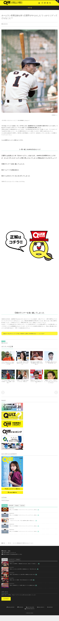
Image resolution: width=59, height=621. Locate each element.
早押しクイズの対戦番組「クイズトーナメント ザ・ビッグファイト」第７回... (23, 509)
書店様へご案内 (6, 551)
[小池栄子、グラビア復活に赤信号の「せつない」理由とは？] (22, 379)
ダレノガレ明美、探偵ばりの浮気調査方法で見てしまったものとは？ (22, 363)
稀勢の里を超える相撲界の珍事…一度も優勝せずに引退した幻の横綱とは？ (37, 363)
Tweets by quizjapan (5, 500)
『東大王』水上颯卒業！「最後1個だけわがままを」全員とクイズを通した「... (23, 563)
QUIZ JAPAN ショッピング (9, 552)
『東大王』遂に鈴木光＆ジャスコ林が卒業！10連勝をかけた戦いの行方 (22, 574)
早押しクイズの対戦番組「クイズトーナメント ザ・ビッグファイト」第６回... (23, 515)
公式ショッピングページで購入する (13, 488)
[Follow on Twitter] (45, 3)
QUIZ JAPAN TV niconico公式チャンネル (12, 554)
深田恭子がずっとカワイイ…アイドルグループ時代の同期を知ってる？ (37, 381)
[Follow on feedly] (47, 3)
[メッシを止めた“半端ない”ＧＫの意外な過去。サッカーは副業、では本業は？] (8, 378)
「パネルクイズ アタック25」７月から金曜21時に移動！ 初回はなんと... (22, 520)
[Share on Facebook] (42, 3)
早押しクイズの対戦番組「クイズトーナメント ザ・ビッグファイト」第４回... (23, 531)
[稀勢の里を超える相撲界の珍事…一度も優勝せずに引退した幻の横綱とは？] (36, 359)
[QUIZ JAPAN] (13, 3)
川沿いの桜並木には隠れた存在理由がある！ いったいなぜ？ (31, 333)
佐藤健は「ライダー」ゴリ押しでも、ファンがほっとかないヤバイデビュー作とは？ (50, 381)
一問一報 (3, 341)
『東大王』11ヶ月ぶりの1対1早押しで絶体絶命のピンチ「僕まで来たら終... (22, 569)
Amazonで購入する (13, 492)
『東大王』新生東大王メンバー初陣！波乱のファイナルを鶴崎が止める (22, 585)
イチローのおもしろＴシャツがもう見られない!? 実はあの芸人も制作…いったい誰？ (8, 363)
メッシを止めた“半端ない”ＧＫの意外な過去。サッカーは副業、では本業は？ (8, 381)
